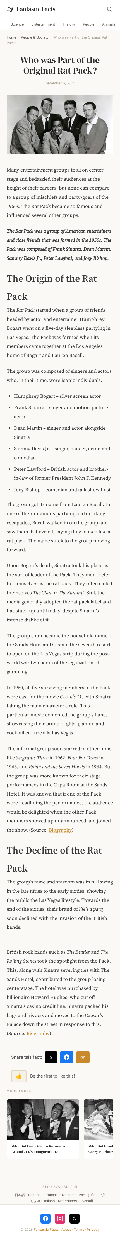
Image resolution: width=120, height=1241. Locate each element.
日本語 (20, 1195)
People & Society (35, 37)
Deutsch (68, 1195)
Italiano (49, 1201)
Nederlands (67, 1201)
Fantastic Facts (46, 1229)
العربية (35, 1201)
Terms (79, 1229)
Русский (86, 1201)
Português (87, 1195)
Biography (60, 830)
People (88, 24)
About (66, 1229)
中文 (102, 1195)
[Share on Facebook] (66, 1057)
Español (34, 1195)
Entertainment (43, 24)
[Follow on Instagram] (60, 1219)
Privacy (93, 1229)
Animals (109, 24)
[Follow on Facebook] (45, 1219)
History (69, 24)
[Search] (109, 9)
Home (11, 37)
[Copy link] (83, 1057)
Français (52, 1195)
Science (17, 24)
